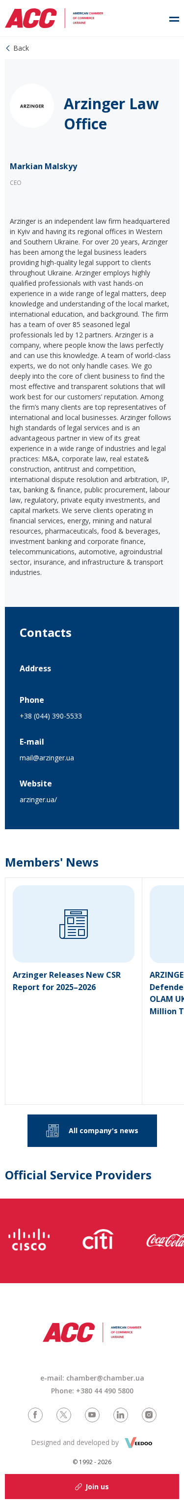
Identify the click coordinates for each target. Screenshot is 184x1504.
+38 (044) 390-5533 (51, 716)
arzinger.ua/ (38, 799)
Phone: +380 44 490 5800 (92, 1390)
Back (21, 48)
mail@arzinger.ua (47, 757)
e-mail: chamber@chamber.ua (92, 1378)
